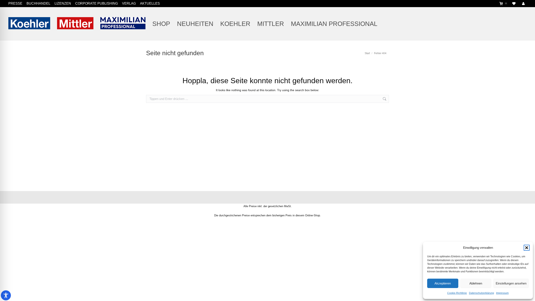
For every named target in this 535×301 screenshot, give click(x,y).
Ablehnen (475, 283)
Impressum (502, 293)
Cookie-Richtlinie (457, 293)
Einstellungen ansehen (511, 283)
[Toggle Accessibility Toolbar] (5, 295)
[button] (527, 248)
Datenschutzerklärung (481, 293)
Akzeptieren (442, 283)
